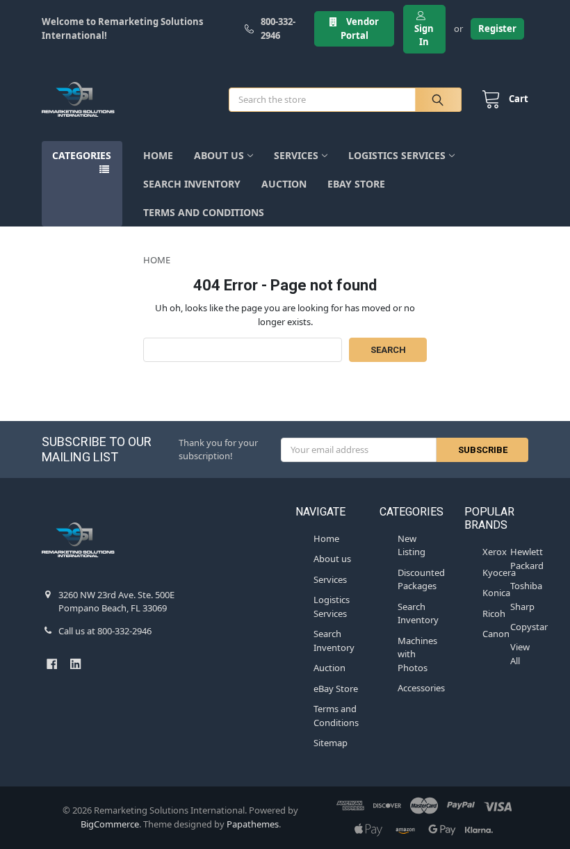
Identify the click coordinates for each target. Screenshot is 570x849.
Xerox (494, 551)
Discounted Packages (421, 579)
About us (219, 155)
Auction (284, 183)
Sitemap (331, 742)
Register (497, 28)
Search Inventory (192, 183)
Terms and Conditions (203, 212)
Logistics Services (397, 155)
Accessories (421, 688)
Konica (496, 592)
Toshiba (526, 585)
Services (296, 155)
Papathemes (253, 824)
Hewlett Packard (527, 558)
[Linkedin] (75, 664)
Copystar (529, 626)
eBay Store (356, 183)
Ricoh (493, 613)
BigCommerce (110, 824)
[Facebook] (52, 664)
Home (158, 155)
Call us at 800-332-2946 (105, 631)
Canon (496, 633)
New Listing (411, 545)
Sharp (522, 606)
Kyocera (499, 572)
